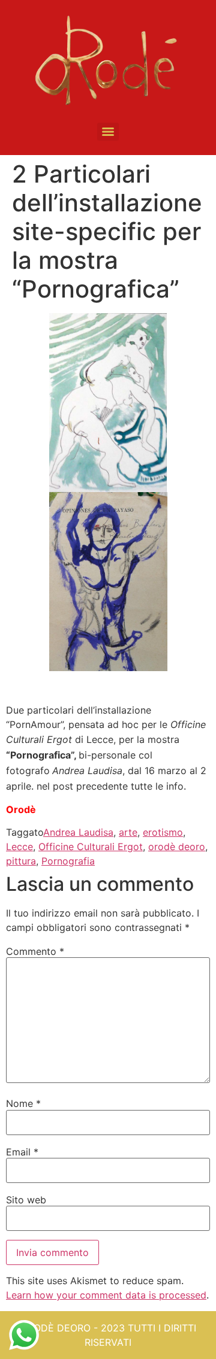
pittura (21, 861)
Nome (23, 1103)
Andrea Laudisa (78, 832)
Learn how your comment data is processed (106, 1295)
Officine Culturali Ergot (90, 847)
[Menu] (108, 132)
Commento (35, 951)
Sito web (26, 1200)
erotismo (163, 832)
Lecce (19, 847)
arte (128, 832)
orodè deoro (176, 847)
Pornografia (68, 861)
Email (22, 1152)
